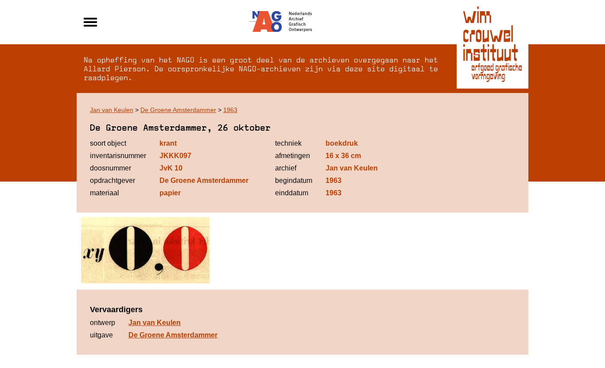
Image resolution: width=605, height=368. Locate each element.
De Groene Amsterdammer (178, 109)
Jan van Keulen (111, 109)
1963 (230, 109)
